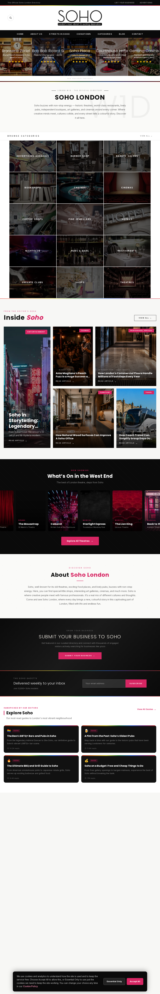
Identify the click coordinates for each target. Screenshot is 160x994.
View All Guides (146, 709)
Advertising (146, 3)
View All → (146, 136)
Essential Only (114, 981)
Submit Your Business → (80, 655)
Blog (122, 34)
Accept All (135, 981)
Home (20, 34)
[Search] (11, 18)
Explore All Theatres (80, 541)
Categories (105, 34)
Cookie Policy (30, 986)
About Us (36, 34)
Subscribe (136, 683)
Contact (137, 34)
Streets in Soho (59, 34)
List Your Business (125, 3)
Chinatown (84, 34)
